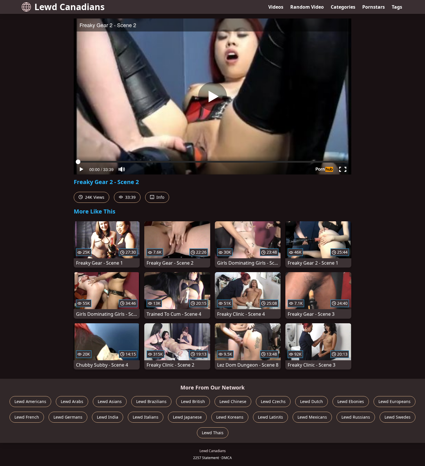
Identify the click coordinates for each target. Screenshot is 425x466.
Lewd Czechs (273, 401)
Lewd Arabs (72, 401)
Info (159, 197)
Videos (275, 7)
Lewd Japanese (187, 417)
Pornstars (373, 7)
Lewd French (26, 417)
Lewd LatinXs (270, 417)
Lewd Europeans (394, 401)
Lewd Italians (145, 417)
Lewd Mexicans (312, 417)
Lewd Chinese (232, 401)
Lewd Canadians (69, 7)
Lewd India (107, 417)
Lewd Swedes (398, 417)
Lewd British (193, 401)
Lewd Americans (30, 401)
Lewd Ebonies (350, 401)
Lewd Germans (67, 417)
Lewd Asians (110, 401)
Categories (343, 7)
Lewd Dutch (311, 401)
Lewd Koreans (229, 417)
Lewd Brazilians (151, 401)
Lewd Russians (355, 417)
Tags (397, 7)
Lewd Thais (212, 432)
